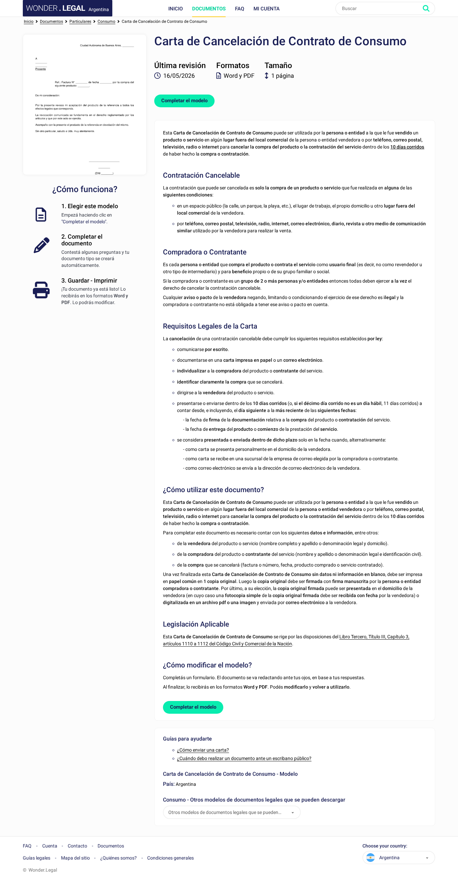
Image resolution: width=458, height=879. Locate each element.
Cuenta (49, 845)
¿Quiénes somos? (118, 858)
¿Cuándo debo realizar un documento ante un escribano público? (244, 758)
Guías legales (36, 858)
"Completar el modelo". (84, 221)
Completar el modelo (184, 101)
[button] (292, 812)
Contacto (77, 845)
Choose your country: (384, 845)
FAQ (239, 9)
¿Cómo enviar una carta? (203, 750)
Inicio (175, 9)
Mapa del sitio (75, 858)
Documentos (209, 9)
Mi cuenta (266, 9)
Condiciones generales (170, 858)
